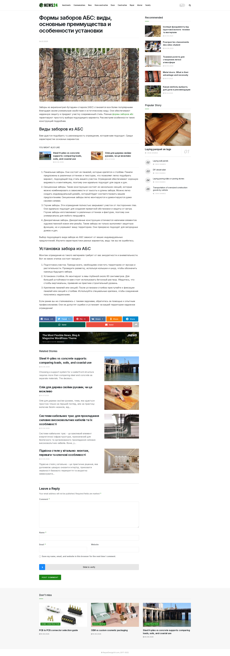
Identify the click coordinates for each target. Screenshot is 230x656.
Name (42, 532)
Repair (132, 5)
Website (95, 544)
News (90, 5)
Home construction (101, 5)
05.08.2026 (59, 162)
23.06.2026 (45, 459)
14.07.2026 (110, 159)
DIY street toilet (159, 170)
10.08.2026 (44, 634)
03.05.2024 (168, 66)
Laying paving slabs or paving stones (168, 178)
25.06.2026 (45, 428)
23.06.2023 (168, 36)
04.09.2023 (168, 48)
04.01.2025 (43, 41)
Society (147, 5)
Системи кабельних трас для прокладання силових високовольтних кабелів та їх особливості (69, 420)
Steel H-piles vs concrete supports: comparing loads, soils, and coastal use (67, 156)
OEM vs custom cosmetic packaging (109, 630)
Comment (44, 499)
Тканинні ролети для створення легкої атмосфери (173, 60)
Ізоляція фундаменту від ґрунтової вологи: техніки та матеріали (176, 30)
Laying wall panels (160, 161)
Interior (139, 5)
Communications (79, 5)
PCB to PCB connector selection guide (58, 630)
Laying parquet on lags (158, 149)
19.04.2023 (168, 93)
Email (42, 544)
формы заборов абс (122, 114)
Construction (122, 5)
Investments (66, 5)
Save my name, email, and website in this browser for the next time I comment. (79, 556)
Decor (113, 5)
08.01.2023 (168, 78)
